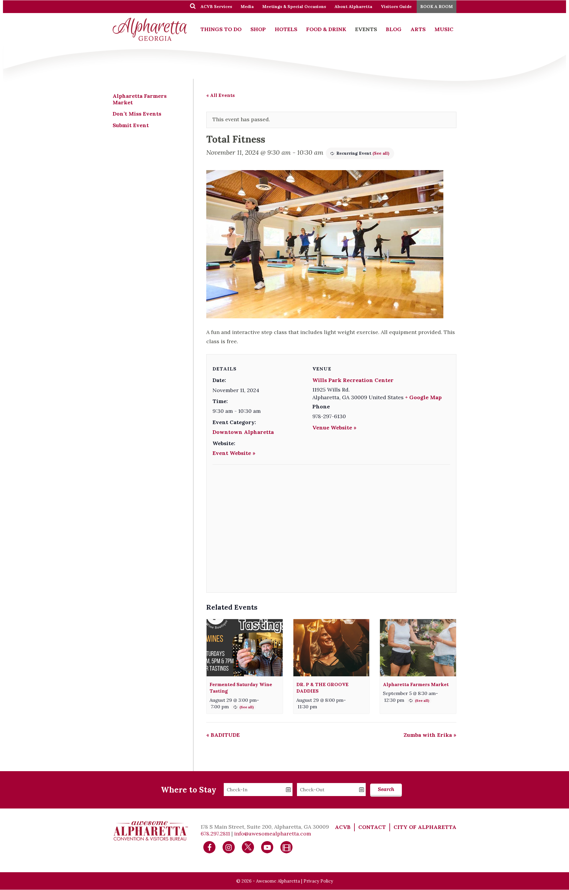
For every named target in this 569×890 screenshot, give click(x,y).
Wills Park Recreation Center (353, 380)
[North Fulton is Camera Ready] (286, 846)
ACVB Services (216, 6)
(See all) (381, 153)
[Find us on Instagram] (229, 846)
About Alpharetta (353, 6)
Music (443, 29)
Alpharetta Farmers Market (416, 684)
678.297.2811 (215, 833)
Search (386, 789)
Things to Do (221, 29)
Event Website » (233, 453)
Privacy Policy (318, 881)
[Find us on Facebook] (209, 846)
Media (247, 6)
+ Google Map (423, 397)
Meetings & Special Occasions (294, 6)
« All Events (220, 95)
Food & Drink (326, 29)
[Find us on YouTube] (267, 846)
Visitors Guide (396, 6)
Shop (258, 29)
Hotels (286, 29)
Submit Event (131, 125)
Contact (372, 827)
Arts (418, 29)
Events (366, 29)
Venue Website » (334, 427)
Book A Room (436, 6)
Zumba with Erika (430, 734)
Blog (394, 29)
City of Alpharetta (425, 827)
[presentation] (245, 647)
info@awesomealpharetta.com (272, 833)
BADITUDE (223, 734)
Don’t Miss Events (137, 113)
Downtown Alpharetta (243, 432)
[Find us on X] (248, 846)
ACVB (343, 827)
